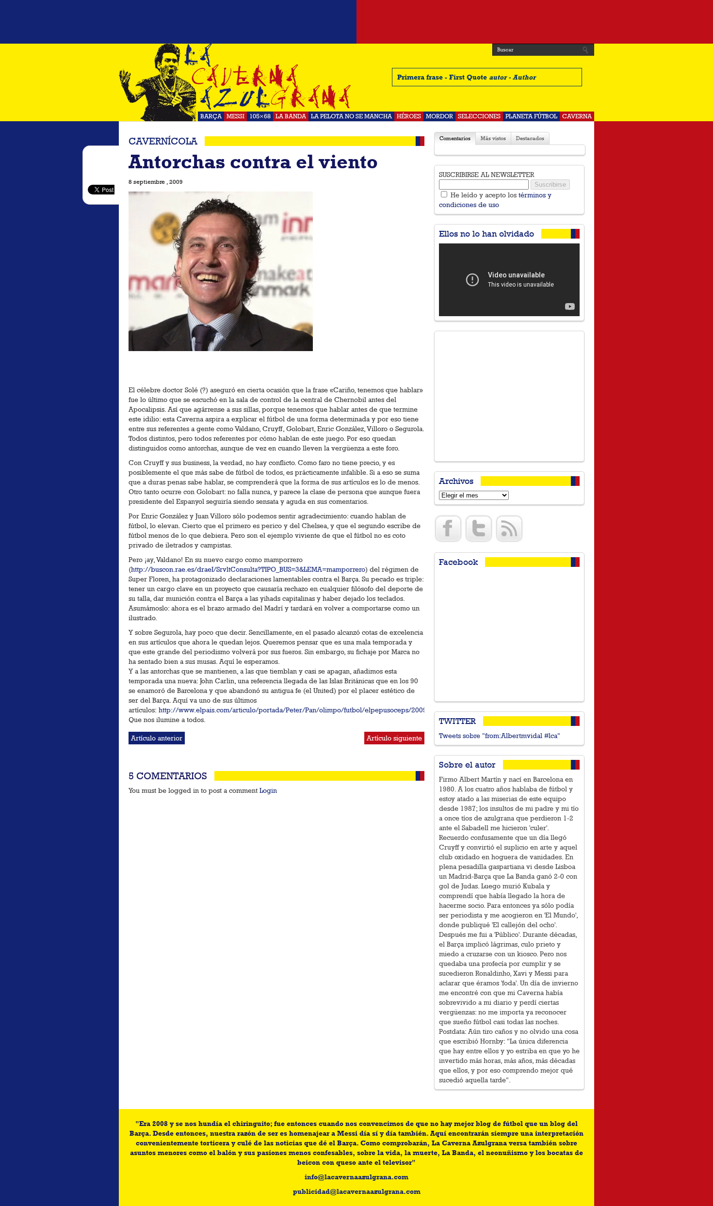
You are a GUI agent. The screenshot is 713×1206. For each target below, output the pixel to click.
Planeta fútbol (531, 116)
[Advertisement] (356, 22)
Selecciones (479, 116)
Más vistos (493, 138)
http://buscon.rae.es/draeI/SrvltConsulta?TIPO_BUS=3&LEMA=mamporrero (248, 569)
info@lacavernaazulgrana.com (356, 1177)
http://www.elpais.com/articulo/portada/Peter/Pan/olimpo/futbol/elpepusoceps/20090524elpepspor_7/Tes (327, 710)
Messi (235, 116)
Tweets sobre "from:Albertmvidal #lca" (499, 736)
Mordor (439, 116)
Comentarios (454, 138)
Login (268, 790)
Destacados (530, 138)
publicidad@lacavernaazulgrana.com (357, 1191)
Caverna (577, 116)
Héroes (409, 116)
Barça (211, 116)
